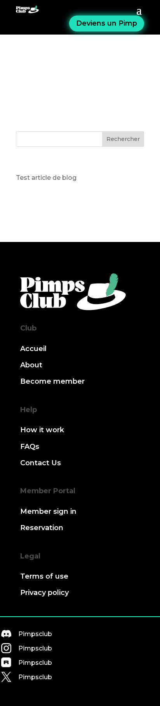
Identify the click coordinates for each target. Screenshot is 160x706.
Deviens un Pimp (106, 23)
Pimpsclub (35, 634)
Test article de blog (46, 177)
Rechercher (123, 139)
